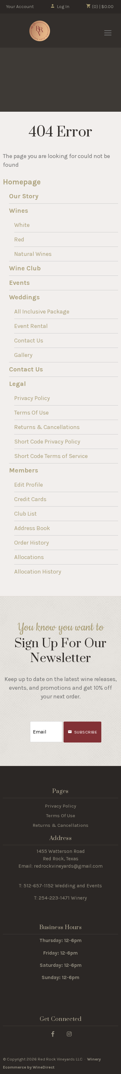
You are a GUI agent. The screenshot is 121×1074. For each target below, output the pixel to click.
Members (23, 470)
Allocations (29, 557)
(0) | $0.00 (102, 6)
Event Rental (31, 326)
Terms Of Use (31, 412)
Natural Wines (33, 253)
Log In (63, 6)
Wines (18, 210)
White (22, 225)
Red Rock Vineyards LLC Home (39, 31)
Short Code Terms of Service (51, 456)
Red (19, 239)
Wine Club (25, 268)
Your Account (20, 6)
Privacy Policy (32, 398)
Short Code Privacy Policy (47, 441)
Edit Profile (28, 484)
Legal (17, 384)
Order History (31, 542)
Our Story (23, 196)
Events (19, 282)
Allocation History (37, 571)
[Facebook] (53, 1033)
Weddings (24, 297)
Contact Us (28, 340)
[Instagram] (69, 1033)
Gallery (23, 355)
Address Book (32, 528)
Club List (25, 513)
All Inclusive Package (41, 311)
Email (24, 725)
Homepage (22, 182)
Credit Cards (30, 499)
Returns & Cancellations (47, 427)
